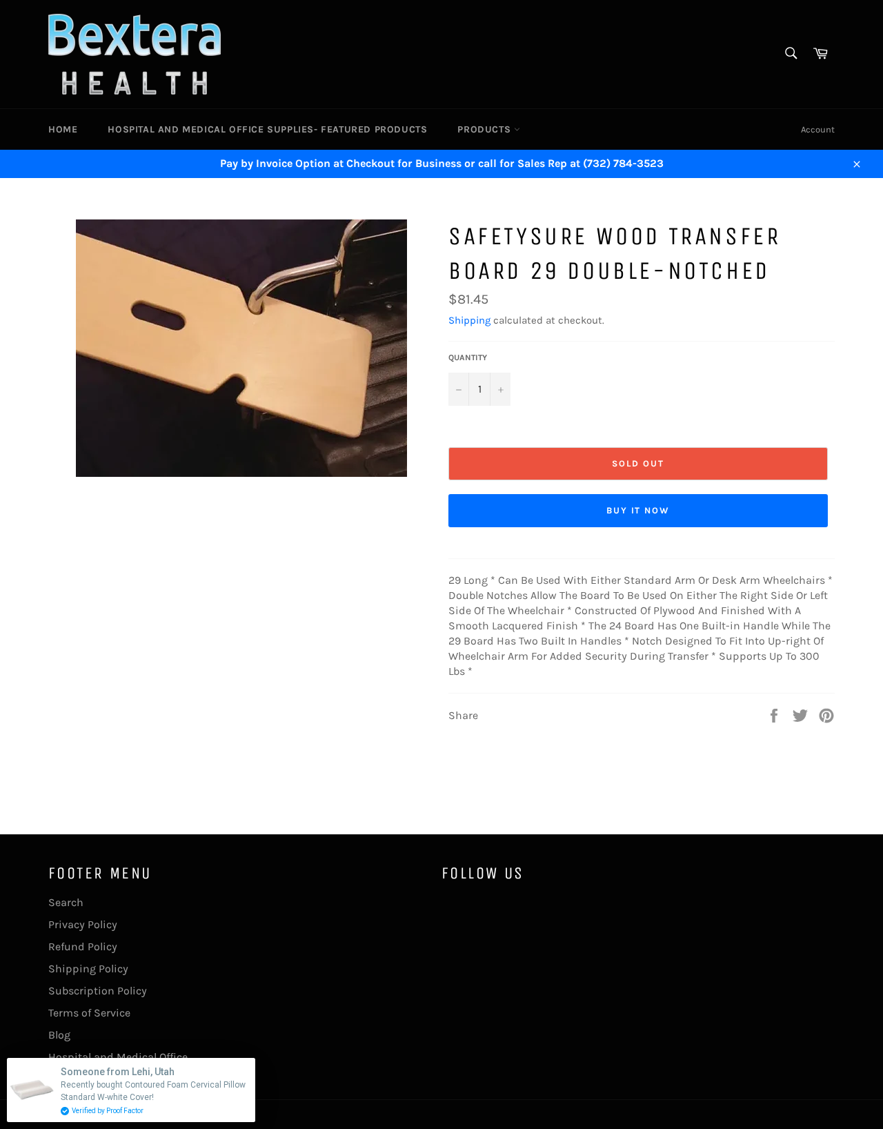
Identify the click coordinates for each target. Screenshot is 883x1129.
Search (65, 902)
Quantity (467, 357)
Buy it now (638, 510)
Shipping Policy (88, 968)
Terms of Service (89, 1012)
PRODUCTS (485, 129)
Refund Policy (82, 946)
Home (62, 129)
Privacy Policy (82, 924)
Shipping (469, 320)
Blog (59, 1034)
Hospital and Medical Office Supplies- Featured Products (267, 129)
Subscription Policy (97, 990)
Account (818, 129)
